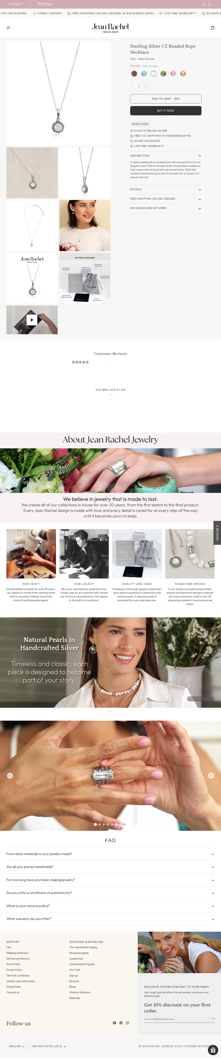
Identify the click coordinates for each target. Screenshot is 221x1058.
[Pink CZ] (174, 75)
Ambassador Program (82, 964)
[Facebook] (114, 1022)
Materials (74, 998)
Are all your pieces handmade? (30, 867)
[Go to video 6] (116, 824)
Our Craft (74, 969)
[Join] (212, 1018)
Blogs (72, 986)
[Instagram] (127, 1022)
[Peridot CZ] (164, 75)
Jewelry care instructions (20, 981)
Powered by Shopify (199, 1046)
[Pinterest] (121, 1022)
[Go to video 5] (112, 824)
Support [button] (13, 942)
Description (140, 155)
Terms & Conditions (17, 975)
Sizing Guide (140, 124)
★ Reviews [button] (217, 533)
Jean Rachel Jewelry (158, 1046)
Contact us (12, 992)
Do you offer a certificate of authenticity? (39, 893)
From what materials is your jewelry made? (39, 854)
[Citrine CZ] (183, 75)
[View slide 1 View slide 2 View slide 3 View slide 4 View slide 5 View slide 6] (110, 662)
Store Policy (13, 964)
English (15, 1046)
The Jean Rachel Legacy (83, 947)
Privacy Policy (14, 969)
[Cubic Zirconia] (154, 74)
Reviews (74, 981)
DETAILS (136, 189)
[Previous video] (10, 776)
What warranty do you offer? (28, 919)
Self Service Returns (18, 958)
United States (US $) (47, 1046)
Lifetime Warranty (79, 992)
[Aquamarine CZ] (145, 75)
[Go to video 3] (104, 824)
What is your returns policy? (28, 906)
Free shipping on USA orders (152, 198)
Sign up (73, 975)
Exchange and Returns (148, 208)
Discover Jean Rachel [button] (86, 942)
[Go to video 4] (108, 824)
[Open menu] (11, 28)
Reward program (79, 953)
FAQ (8, 947)
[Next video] (211, 776)
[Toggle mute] (124, 824)
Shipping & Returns (17, 953)
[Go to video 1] (95, 824)
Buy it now (165, 110)
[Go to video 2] (99, 824)
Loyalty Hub (76, 958)
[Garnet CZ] (135, 75)
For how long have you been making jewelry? (40, 880)
